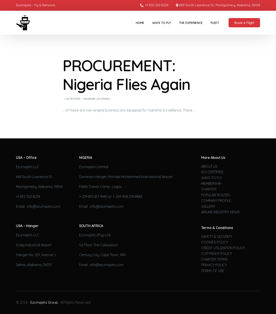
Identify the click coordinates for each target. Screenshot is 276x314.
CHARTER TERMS (214, 259)
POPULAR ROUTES (215, 195)
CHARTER (208, 189)
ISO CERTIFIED (212, 172)
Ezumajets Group (44, 302)
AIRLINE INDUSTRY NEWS (220, 212)
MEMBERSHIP (211, 183)
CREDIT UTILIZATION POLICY (223, 248)
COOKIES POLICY (214, 242)
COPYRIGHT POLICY (216, 253)
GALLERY (208, 206)
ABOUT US (209, 166)
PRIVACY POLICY (214, 265)
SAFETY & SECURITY (216, 236)
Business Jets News (97, 98)
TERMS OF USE (212, 271)
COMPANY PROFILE (216, 200)
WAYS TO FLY (211, 178)
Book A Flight (244, 23)
